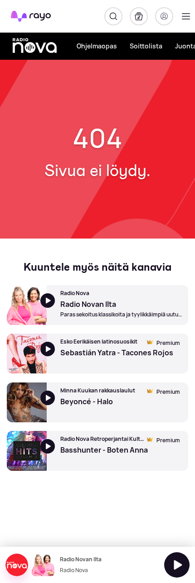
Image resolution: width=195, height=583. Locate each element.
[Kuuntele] (177, 565)
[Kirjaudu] (164, 16)
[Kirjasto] (139, 16)
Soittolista (146, 46)
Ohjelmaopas (97, 46)
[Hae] (113, 16)
